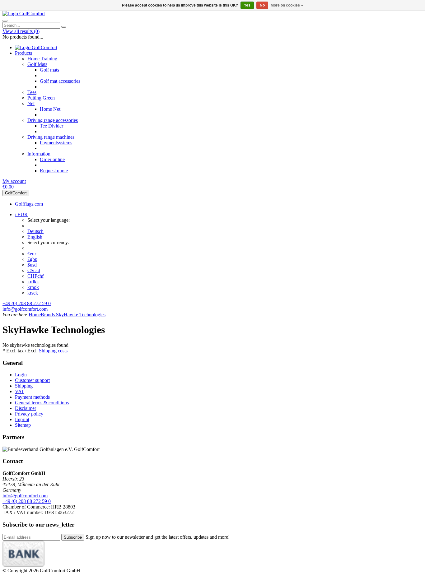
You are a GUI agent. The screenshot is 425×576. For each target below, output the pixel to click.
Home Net (50, 109)
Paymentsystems (56, 142)
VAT (19, 391)
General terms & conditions (42, 402)
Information (38, 153)
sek (32, 292)
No (262, 5)
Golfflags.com (29, 204)
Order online (52, 159)
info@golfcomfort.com (25, 309)
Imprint (22, 419)
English (34, 236)
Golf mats (49, 69)
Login (21, 374)
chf (35, 276)
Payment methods (32, 397)
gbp (32, 259)
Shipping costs (53, 350)
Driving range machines (50, 137)
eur (31, 253)
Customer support (32, 380)
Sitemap (23, 425)
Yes (247, 5)
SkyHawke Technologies (80, 314)
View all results (21, 31)
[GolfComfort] (23, 13)
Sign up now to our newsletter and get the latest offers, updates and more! (158, 537)
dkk (33, 281)
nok (33, 287)
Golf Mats (37, 64)
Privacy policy (29, 413)
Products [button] (23, 53)
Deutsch (35, 231)
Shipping (24, 385)
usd (32, 264)
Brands (48, 314)
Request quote (54, 170)
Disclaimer (25, 408)
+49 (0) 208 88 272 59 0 (26, 303)
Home (35, 314)
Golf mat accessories (60, 81)
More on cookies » (287, 5)
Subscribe (73, 537)
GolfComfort (16, 193)
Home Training (42, 58)
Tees (31, 92)
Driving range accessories (52, 120)
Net (31, 103)
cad (33, 270)
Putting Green (41, 97)
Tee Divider (51, 125)
